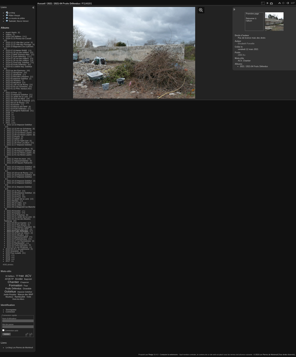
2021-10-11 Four (14, 191)
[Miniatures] (280, 3)
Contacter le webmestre (169, 354)
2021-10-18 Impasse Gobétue (19, 175)
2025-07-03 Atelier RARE (16, 51)
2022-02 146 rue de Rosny (17, 85)
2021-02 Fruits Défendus (17, 245)
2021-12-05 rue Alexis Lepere (19, 135)
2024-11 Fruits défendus (16, 57)
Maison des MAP (25, 294)
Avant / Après (11, 32)
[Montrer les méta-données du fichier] (271, 3)
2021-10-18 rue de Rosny (17, 173)
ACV (28, 275)
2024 (8, 117)
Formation (15, 285)
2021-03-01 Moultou (15, 235)
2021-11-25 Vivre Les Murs (18, 143)
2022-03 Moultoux (13, 83)
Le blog (12, 13)
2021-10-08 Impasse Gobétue (19, 193)
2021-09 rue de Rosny (15, 103)
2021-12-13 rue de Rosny (17, 131)
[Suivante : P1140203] (288, 3)
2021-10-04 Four (14, 195)
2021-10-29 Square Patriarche (19, 163)
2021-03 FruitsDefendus (17, 239)
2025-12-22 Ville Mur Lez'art (17, 42)
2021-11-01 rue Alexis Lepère (19, 155)
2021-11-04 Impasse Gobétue (19, 151)
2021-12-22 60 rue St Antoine (19, 129)
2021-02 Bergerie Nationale (17, 111)
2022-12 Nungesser (14, 73)
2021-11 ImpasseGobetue (18, 161)
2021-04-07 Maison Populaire (19, 227)
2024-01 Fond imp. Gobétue (17, 63)
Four (26, 286)
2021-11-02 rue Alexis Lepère (19, 153)
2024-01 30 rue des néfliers (17, 61)
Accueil (41, 3)
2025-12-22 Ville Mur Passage (18, 44)
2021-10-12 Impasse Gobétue (19, 183)
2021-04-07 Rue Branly (17, 225)
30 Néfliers (9, 276)
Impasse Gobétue (24, 292)
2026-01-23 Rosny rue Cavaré (18, 38)
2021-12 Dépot (13, 139)
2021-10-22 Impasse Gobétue (19, 169)
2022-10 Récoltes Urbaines (17, 77)
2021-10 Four (11, 93)
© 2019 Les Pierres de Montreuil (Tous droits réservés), (274, 354)
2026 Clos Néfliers (13, 36)
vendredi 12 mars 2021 (248, 49)
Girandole (27, 288)
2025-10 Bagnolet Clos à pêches (19, 46)
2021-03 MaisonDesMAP (17, 237)
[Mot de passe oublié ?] (31, 335)
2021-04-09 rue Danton (17, 223)
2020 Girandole (12, 251)
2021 (8, 123)
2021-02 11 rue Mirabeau (17, 247)
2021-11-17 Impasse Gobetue (19, 145)
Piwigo (150, 354)
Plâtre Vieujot (14, 15)
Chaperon (24, 282)
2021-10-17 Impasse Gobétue (19, 177)
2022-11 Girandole (13, 75)
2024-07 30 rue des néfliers (17, 59)
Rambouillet (20, 297)
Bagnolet (28, 279)
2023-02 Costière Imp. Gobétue (19, 67)
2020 (8, 255)
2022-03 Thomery (13, 81)
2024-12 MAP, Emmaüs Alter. (18, 55)
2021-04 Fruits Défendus (17, 231)
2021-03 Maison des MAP (16, 107)
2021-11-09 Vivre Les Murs (18, 149)
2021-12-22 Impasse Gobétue (19, 125)
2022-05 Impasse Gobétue (17, 79)
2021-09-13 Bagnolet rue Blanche (21, 207)
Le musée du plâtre (17, 18)
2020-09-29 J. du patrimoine (17, 249)
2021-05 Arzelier (13, 105)
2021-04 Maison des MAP (18, 229)
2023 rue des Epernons (15, 71)
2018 (8, 259)
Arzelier (19, 279)
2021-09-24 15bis (14, 203)
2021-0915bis (12, 201)
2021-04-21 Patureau (16, 215)
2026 (8, 113)
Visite (29, 297)
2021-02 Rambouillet (16, 243)
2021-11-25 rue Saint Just (17, 141)
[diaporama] (267, 3)
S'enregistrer (11, 310)
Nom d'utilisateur (9, 319)
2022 (8, 121)
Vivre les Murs (18, 299)
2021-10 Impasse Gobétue (17, 95)
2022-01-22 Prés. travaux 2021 (19, 89)
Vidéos (9, 34)
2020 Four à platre (13, 253)
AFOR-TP (9, 279)
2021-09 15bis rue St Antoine (18, 101)
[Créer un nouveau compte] (27, 335)
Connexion (10, 312)
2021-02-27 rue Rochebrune (19, 241)
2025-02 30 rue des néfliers (17, 53)
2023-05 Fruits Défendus (16, 65)
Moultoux (9, 297)
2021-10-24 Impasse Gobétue (19, 167)
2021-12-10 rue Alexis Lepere (19, 133)
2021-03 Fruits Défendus (16, 109)
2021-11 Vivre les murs (16, 159)
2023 (8, 119)
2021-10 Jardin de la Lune (17, 97)
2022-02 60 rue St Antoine (17, 87)
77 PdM (20, 276)
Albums (5, 27)
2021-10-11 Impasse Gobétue (19, 187)
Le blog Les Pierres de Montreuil (19, 348)
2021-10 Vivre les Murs (15, 99)
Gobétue (10, 291)
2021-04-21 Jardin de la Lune (19, 217)
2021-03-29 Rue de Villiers (18, 233)
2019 (8, 257)
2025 (8, 115)
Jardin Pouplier (10, 294)
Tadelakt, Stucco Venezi (19, 21)
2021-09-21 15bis (14, 205)
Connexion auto (11, 331)
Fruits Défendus (13, 288)
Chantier (13, 282)
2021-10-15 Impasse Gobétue (19, 181)
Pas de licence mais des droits (251, 38)
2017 (8, 261)
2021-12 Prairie (13, 137)
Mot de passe (8, 324)
